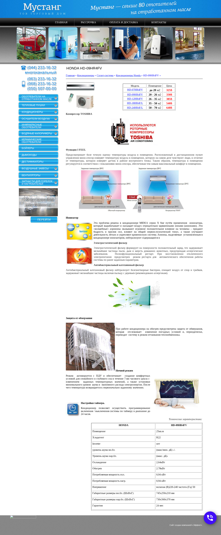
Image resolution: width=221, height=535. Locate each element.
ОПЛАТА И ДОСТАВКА (124, 22)
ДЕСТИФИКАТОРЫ (32, 161)
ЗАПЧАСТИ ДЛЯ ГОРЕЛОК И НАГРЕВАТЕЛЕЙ (37, 182)
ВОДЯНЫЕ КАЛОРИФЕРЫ (37, 133)
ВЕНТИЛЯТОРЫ (31, 175)
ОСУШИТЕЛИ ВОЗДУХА (36, 118)
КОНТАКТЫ (158, 22)
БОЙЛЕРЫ (28, 148)
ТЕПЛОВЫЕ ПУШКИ (33, 105)
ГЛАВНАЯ (61, 22)
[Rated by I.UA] (23, 517)
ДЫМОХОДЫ (29, 155)
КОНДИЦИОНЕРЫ (32, 112)
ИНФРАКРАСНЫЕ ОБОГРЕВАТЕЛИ (32, 126)
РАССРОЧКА (88, 22)
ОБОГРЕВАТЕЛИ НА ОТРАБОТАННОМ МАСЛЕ (37, 97)
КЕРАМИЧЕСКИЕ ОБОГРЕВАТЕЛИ (32, 140)
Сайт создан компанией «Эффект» (186, 525)
